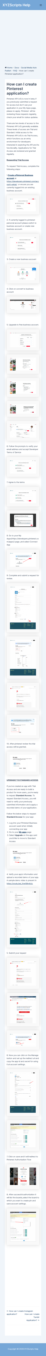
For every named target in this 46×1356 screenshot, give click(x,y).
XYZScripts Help (16, 5)
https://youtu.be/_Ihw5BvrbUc (20, 883)
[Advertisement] (23, 34)
